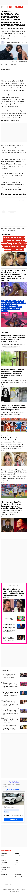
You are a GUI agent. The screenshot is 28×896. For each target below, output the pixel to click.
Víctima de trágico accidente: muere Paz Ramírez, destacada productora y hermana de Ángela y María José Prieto (11, 728)
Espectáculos (6, 11)
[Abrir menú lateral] (2, 7)
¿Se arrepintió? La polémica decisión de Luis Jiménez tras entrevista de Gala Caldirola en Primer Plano (10, 720)
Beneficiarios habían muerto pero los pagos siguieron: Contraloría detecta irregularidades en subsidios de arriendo (13, 339)
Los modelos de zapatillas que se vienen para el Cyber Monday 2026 (9, 618)
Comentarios (13, 64)
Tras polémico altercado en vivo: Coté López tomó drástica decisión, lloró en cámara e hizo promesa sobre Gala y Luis (13, 439)
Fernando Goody (20, 228)
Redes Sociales (11, 228)
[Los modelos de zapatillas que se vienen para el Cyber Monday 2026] (21, 618)
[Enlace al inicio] (14, 585)
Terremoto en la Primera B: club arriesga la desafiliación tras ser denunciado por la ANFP (13, 408)
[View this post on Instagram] (10, 212)
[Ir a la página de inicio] (15, 7)
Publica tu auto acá (13, 789)
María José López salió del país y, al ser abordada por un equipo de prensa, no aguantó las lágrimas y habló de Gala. (12, 446)
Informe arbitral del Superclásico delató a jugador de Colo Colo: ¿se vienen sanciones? (14, 472)
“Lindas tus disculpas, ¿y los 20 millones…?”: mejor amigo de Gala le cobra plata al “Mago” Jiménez (9, 638)
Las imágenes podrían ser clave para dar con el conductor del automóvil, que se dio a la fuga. (14, 382)
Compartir (5, 64)
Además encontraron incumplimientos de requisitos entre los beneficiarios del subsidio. (13, 346)
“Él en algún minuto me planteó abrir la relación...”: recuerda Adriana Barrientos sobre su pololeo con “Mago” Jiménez (13, 593)
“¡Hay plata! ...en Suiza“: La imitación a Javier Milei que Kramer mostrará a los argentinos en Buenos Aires (11, 505)
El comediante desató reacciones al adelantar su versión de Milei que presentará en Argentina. (11, 512)
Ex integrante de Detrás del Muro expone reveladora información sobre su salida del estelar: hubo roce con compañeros (10, 676)
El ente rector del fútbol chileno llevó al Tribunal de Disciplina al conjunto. (12, 413)
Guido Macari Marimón (13, 42)
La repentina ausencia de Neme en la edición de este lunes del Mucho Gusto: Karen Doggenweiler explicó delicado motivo (11, 693)
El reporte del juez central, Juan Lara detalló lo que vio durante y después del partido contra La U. (13, 478)
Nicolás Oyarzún (5, 230)
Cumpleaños (13, 230)
